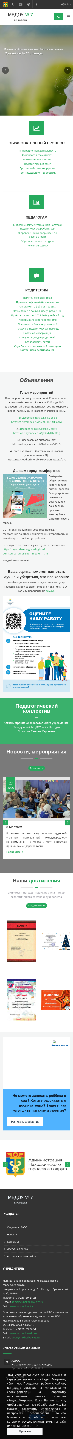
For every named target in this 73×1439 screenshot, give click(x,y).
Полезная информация (37, 333)
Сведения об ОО (17, 1227)
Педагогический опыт (37, 163)
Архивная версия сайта (21, 1256)
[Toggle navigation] (68, 17)
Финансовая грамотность (37, 155)
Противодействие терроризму (37, 172)
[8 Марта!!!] (36, 799)
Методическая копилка (37, 159)
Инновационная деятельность (37, 150)
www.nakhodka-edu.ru (23, 1333)
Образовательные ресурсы (37, 241)
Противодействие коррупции (37, 168)
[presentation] (5, 822)
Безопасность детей (37, 341)
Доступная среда (17, 1249)
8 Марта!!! (14, 827)
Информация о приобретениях (37, 319)
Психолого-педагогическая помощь (37, 328)
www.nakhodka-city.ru (23, 1306)
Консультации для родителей (37, 337)
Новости (12, 1234)
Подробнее (13, 851)
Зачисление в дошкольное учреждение (37, 311)
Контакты (13, 1241)
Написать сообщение (25, 1121)
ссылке (50, 591)
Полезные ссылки (37, 245)
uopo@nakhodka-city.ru (26, 1337)
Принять (25, 1431)
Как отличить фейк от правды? (37, 306)
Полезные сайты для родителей (37, 324)
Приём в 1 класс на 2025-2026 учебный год (37, 315)
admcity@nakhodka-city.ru (27, 1302)
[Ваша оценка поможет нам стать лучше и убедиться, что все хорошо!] (36, 643)
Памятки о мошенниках (37, 297)
